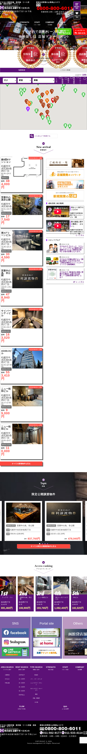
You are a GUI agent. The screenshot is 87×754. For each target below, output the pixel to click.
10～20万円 (22, 679)
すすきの (7, 679)
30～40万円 (22, 687)
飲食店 (36, 675)
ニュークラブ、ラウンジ (36, 683)
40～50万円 (22, 690)
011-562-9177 (52, 732)
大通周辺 (7, 675)
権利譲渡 (74, 80)
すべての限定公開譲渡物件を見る (43, 546)
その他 (36, 702)
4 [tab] (47, 543)
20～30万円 (22, 683)
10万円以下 (22, 675)
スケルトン (80, 80)
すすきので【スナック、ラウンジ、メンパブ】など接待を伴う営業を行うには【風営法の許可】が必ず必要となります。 (71, 248)
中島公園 (7, 683)
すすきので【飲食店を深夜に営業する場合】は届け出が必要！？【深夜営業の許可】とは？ (71, 274)
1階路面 (62, 80)
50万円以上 (22, 694)
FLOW (63, 23)
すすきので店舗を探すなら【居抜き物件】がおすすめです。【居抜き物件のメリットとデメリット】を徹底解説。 (71, 261)
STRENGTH (24, 23)
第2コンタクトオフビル (61, 598)
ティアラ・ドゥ (7, 597)
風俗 (36, 694)
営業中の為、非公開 (25, 526)
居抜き (68, 80)
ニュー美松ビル (43, 597)
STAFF (37, 23)
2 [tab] (42, 543)
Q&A (75, 23)
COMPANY (50, 23)
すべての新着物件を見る (21, 463)
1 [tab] (39, 543)
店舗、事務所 (36, 698)
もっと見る (80, 235)
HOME (11, 23)
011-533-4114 (74, 732)
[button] (29, 104)
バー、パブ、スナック (36, 679)
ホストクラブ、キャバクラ (36, 689)
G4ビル (75, 597)
